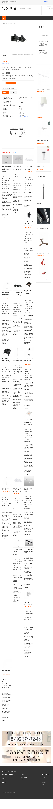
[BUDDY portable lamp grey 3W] (43, 154)
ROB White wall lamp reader (9, 23)
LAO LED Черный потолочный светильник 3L (6, 360)
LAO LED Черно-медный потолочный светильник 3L (28, 293)
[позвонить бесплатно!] (26, 738)
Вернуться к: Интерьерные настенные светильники (22, 54)
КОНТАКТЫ (46, 18)
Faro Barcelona (5, 63)
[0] (49, 8)
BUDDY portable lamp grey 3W (43, 166)
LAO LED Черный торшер (6, 671)
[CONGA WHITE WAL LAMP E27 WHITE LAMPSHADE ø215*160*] (43, 102)
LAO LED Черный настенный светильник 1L (28, 223)
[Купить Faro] (26, 755)
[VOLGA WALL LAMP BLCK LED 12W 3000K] (43, 76)
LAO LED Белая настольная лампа (6, 294)
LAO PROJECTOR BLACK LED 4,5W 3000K (28, 551)
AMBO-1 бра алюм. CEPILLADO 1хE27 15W (23, 25)
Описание (5, 92)
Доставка (44, 782)
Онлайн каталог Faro (25, 778)
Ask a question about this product (9, 88)
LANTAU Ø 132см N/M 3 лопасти (44, 253)
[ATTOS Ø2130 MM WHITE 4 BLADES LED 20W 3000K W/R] (43, 128)
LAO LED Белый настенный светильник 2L (17, 489)
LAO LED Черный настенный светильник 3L (17, 294)
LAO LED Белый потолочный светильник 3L (17, 168)
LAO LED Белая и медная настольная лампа (17, 552)
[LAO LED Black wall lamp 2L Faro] (18, 39)
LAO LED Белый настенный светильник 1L (28, 602)
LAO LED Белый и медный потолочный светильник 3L (28, 422)
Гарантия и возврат (46, 779)
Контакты (44, 777)
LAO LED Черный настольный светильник (28, 360)
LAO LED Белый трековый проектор (28, 489)
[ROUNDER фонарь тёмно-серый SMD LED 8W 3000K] (43, 191)
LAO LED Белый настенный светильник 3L (28, 168)
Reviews (14, 92)
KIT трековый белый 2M (42, 228)
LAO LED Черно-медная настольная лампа (6, 169)
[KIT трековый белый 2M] (43, 216)
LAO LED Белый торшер (6, 488)
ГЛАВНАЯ (28, 18)
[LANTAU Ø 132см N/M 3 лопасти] (43, 240)
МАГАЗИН (36, 18)
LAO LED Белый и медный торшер (17, 359)
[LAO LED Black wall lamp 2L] (18, 132)
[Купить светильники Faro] (9, 8)
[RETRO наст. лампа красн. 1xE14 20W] (43, 266)
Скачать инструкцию (23, 116)
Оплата (44, 784)
